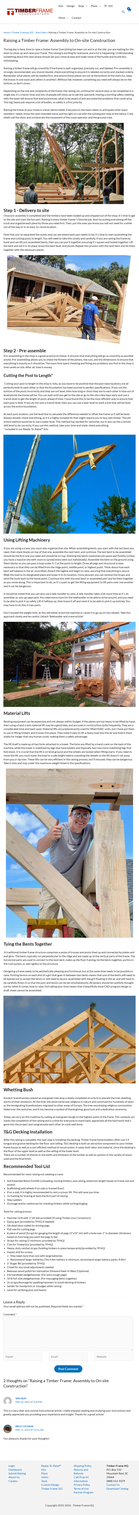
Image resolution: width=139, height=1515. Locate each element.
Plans (94, 5)
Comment (10, 1314)
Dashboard (15, 1469)
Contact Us (113, 1484)
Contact (76, 17)
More (61, 17)
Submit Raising (17, 1473)
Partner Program (83, 1492)
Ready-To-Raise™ (51, 1465)
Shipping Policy (83, 1465)
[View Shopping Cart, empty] (129, 11)
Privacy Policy (82, 1484)
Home (6, 32)
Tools (44, 1481)
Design (71, 5)
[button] (123, 12)
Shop (81, 5)
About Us (14, 1477)
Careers (13, 1481)
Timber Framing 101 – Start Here (29, 32)
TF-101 (108, 5)
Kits (60, 5)
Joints (44, 1477)
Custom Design (50, 1484)
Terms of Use (81, 1488)
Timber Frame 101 (52, 1488)
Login (11, 1465)
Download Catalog (117, 1488)
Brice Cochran (24, 1426)
